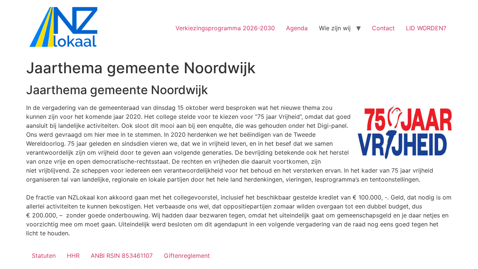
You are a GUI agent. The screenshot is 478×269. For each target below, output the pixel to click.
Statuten (44, 255)
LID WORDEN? (426, 28)
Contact (383, 28)
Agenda (297, 28)
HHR (73, 255)
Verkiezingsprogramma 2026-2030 (225, 28)
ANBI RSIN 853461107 (122, 255)
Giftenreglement (187, 255)
